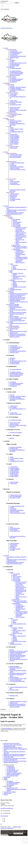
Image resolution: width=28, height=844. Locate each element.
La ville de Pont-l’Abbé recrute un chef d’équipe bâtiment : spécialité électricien (15, 761)
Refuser (20, 833)
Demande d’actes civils (12, 787)
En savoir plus (4, 835)
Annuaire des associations (10, 792)
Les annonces (10, 781)
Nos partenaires (10, 785)
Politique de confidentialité (7, 828)
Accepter (16, 833)
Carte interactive (7, 793)
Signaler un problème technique (14, 773)
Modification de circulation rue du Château (14, 755)
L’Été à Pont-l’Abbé (8, 757)
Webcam (6, 794)
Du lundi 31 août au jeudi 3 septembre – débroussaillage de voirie (13, 745)
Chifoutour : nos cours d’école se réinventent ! (14, 754)
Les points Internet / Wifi (12, 770)
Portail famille (7, 777)
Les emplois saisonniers (12, 783)
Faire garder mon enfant (12, 775)
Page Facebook (4, 815)
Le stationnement (11, 767)
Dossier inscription (6, 728)
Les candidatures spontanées (13, 782)
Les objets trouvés (11, 769)
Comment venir (10, 766)
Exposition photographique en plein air (13, 747)
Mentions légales (17, 826)
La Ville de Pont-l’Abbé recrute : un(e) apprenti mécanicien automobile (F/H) (15, 759)
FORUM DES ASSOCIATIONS (11, 743)
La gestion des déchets (12, 771)
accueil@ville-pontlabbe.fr (7, 808)
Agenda (5, 778)
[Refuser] (8, 835)
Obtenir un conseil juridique (13, 774)
